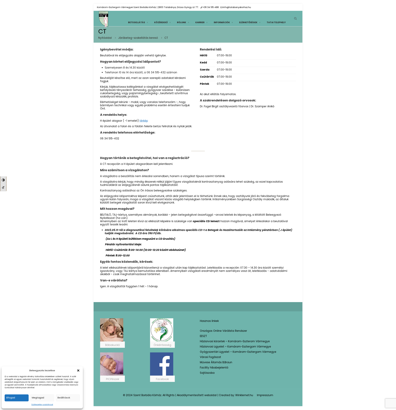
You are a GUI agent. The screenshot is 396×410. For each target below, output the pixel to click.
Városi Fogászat (210, 357)
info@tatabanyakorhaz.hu (237, 7)
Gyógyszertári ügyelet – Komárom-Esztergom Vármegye (238, 352)
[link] (147, 22)
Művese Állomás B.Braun (216, 362)
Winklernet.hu (244, 395)
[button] (78, 370)
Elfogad (10, 397)
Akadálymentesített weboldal (197, 395)
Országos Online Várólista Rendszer (223, 331)
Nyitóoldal (105, 38)
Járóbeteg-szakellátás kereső (138, 38)
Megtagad (38, 397)
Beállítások (64, 397)
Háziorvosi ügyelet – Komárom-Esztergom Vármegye (235, 346)
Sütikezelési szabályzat (42, 404)
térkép (144, 121)
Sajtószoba (207, 373)
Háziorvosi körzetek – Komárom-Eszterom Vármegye (235, 341)
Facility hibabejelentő (214, 367)
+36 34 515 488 (211, 7)
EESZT (203, 336)
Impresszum (265, 395)
